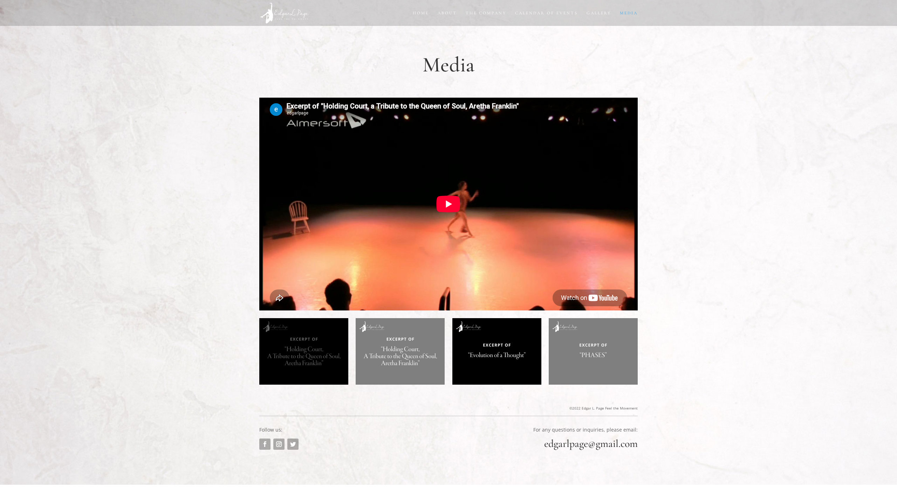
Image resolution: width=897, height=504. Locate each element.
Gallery (599, 12)
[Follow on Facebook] (265, 444)
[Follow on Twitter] (293, 444)
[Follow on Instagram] (279, 444)
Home (421, 12)
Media (629, 12)
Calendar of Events (546, 12)
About (447, 12)
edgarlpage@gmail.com (591, 443)
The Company (486, 12)
